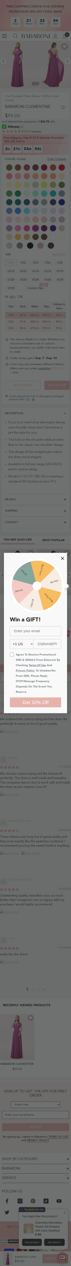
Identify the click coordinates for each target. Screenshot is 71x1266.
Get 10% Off (35, 702)
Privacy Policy (25, 670)
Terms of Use (37, 665)
